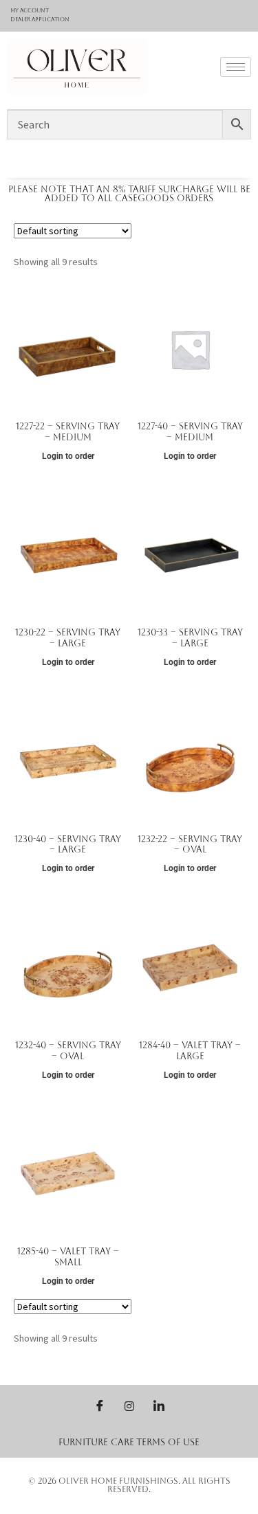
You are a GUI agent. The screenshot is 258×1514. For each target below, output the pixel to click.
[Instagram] (129, 1405)
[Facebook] (99, 1405)
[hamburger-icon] (235, 67)
